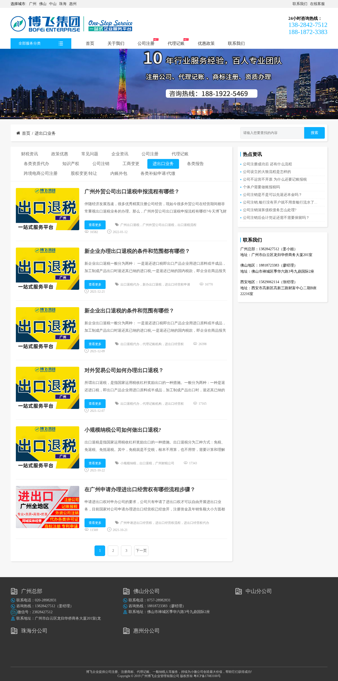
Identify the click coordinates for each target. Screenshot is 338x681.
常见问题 (89, 154)
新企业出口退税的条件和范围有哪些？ (129, 310)
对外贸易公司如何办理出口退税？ (124, 370)
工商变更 (131, 163)
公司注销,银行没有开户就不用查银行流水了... (280, 202)
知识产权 (70, 163)
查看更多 (95, 225)
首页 (90, 43)
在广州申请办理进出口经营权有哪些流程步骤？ (139, 489)
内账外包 (118, 173)
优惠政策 (206, 43)
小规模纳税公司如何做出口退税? (122, 430)
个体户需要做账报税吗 (261, 187)
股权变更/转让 (84, 173)
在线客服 (317, 4)
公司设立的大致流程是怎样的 (267, 172)
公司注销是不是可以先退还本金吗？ (272, 195)
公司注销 (100, 163)
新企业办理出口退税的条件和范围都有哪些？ (137, 251)
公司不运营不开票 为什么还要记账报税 (275, 179)
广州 (32, 4)
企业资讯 (119, 154)
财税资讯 (29, 154)
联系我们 (300, 4)
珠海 (63, 4)
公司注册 (146, 43)
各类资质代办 (36, 163)
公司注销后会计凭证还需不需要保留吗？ (276, 218)
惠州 (73, 4)
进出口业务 (45, 133)
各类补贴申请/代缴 (157, 173)
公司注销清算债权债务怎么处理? (269, 210)
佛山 (42, 4)
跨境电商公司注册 (41, 173)
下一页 (141, 551)
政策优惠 (59, 154)
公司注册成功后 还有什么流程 (267, 164)
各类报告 (195, 163)
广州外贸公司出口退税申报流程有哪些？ (132, 191)
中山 (53, 4)
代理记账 (176, 43)
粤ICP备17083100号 (207, 676)
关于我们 (115, 43)
